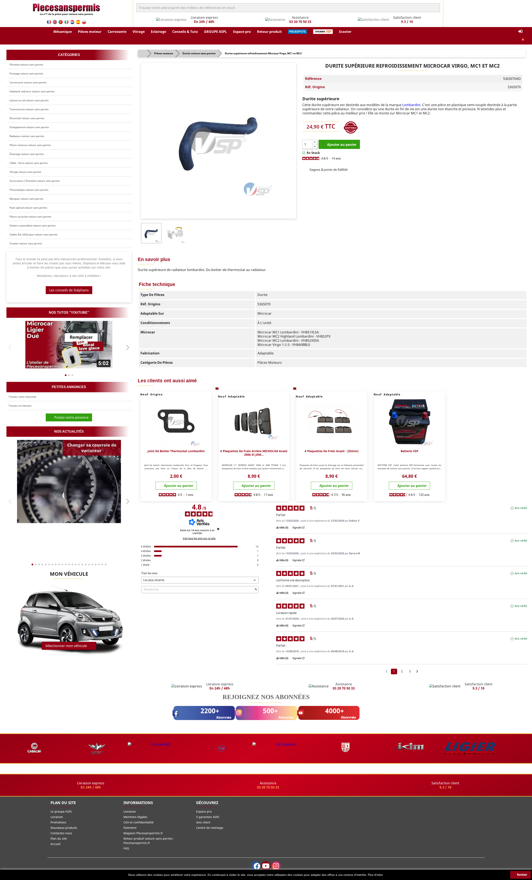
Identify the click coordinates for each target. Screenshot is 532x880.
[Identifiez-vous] (520, 31)
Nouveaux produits (63, 828)
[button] (62, 31)
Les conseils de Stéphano (69, 290)
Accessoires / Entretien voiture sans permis (35, 181)
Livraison (56, 817)
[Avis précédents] (386, 671)
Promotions (58, 822)
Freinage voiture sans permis (26, 73)
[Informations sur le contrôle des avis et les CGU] (218, 529)
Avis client (203, 822)
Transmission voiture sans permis (29, 109)
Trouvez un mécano (20, 405)
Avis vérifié (521, 508)
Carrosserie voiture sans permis (28, 82)
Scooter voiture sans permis (26, 243)
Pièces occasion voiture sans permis (30, 216)
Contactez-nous (61, 833)
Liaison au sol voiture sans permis (29, 100)
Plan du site (58, 838)
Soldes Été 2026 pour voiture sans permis (34, 234)
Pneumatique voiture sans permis (29, 190)
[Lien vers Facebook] (255, 865)
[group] (69, 344)
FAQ (126, 848)
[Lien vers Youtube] (266, 865)
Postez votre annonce (70, 417)
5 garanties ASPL (207, 817)
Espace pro (204, 811)
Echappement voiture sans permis (29, 127)
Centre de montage (209, 828)
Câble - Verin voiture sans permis (29, 163)
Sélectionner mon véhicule (66, 646)
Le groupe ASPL (61, 811)
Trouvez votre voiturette (22, 397)
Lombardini (411, 105)
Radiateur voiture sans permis (27, 136)
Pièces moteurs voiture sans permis (30, 145)
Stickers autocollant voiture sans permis (33, 225)
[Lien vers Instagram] (276, 865)
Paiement (130, 828)
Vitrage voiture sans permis (25, 172)
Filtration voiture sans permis (26, 64)
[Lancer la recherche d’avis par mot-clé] (255, 590)
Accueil (55, 844)
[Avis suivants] (417, 671)
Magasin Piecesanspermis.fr (143, 833)
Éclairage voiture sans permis (27, 154)
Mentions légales (135, 817)
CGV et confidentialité (138, 822)
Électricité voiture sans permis (27, 118)
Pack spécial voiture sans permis (28, 207)
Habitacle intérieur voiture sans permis (32, 91)
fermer (521, 874)
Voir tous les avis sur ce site (199, 538)
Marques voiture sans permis (26, 199)
